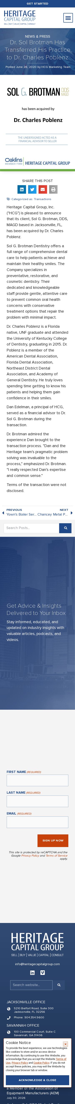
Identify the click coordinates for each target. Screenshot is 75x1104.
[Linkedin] (32, 972)
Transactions (42, 199)
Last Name (23, 793)
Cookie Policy (41, 1062)
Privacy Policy (30, 855)
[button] (68, 18)
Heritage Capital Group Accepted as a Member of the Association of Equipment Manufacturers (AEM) (36, 1089)
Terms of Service (56, 855)
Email (19, 814)
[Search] (65, 528)
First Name (24, 772)
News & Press (37, 36)
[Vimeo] (42, 972)
